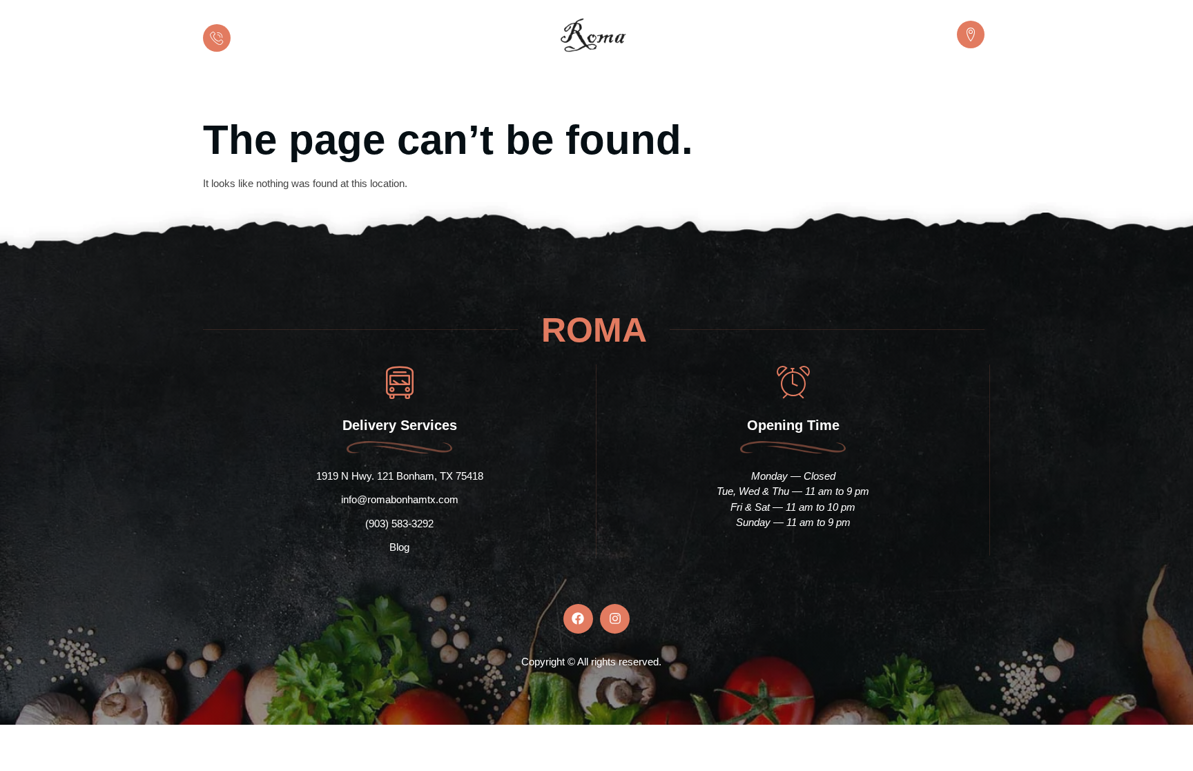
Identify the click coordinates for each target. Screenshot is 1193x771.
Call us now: (265, 28)
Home (420, 90)
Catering (541, 90)
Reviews (669, 90)
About (477, 90)
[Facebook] (578, 619)
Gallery (737, 90)
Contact (804, 90)
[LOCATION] (971, 34)
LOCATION (924, 28)
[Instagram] (615, 619)
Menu (605, 90)
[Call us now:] (217, 38)
